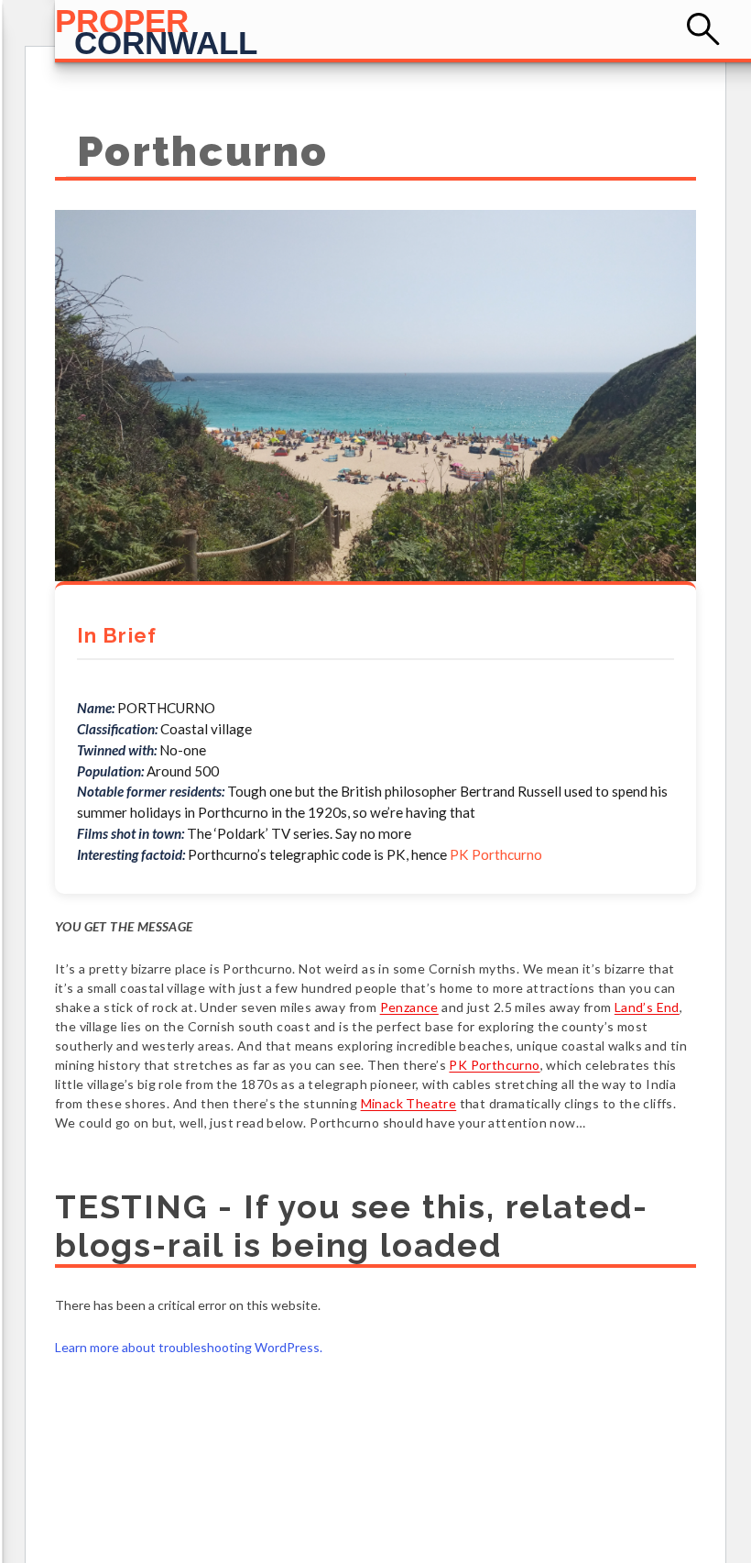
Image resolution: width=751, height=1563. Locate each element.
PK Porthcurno (496, 854)
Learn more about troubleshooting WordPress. (188, 1347)
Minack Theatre (409, 1103)
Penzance (409, 1007)
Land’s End (647, 1007)
